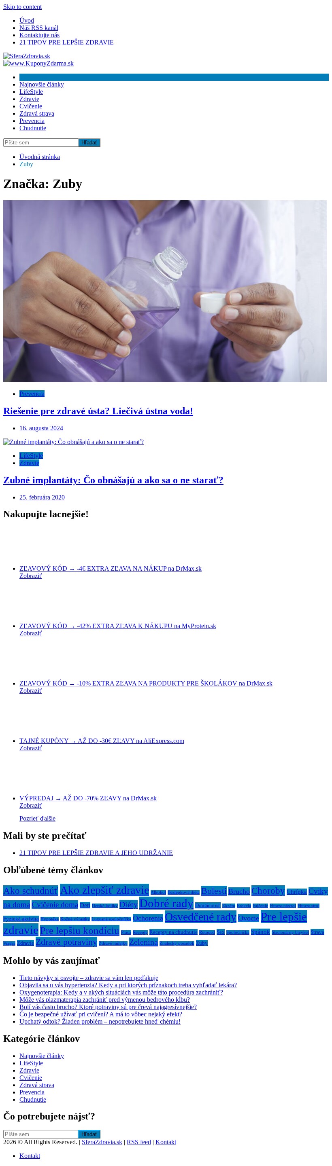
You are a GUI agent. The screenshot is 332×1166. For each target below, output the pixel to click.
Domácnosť (208, 905)
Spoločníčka (237, 932)
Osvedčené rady (200, 916)
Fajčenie (260, 906)
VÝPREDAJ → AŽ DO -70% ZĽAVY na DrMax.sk (88, 798)
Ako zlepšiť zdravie (104, 890)
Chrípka (297, 892)
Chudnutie (32, 128)
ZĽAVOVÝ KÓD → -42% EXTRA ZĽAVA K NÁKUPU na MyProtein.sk (117, 625)
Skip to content (22, 6)
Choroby (268, 890)
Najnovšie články (41, 84)
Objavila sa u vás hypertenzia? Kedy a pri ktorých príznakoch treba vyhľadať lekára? (128, 985)
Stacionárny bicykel (290, 932)
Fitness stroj (308, 906)
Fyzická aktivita (21, 919)
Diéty (128, 904)
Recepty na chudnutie (173, 932)
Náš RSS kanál (38, 27)
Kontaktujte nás (39, 35)
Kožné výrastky (75, 919)
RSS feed (139, 1141)
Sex (221, 932)
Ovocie (248, 918)
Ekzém (228, 906)
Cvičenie (30, 106)
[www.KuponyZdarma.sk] (38, 63)
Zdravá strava (36, 113)
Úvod (26, 20)
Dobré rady (166, 903)
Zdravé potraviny (66, 942)
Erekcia (244, 906)
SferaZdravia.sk (102, 1141)
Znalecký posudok (177, 943)
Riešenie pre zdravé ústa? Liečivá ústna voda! (98, 411)
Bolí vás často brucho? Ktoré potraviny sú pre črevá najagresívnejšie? (108, 1006)
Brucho (239, 891)
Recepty (140, 932)
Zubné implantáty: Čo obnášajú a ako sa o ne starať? (113, 480)
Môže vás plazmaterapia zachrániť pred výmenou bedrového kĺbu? (104, 999)
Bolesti (214, 891)
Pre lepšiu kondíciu (79, 930)
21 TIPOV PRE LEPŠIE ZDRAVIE (66, 42)
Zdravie (29, 98)
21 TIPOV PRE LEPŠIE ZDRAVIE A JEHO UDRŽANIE (96, 852)
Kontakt (165, 1141)
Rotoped (207, 932)
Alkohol (158, 892)
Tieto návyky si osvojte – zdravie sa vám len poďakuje (88, 977)
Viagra (9, 943)
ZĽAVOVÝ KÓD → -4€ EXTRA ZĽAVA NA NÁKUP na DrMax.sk (110, 568)
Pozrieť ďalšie (37, 818)
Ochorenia (148, 918)
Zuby (202, 943)
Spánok (260, 932)
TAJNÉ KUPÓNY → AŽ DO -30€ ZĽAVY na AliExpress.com (101, 740)
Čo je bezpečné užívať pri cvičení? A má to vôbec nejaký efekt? (100, 1014)
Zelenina (143, 941)
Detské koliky (105, 906)
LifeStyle (31, 91)
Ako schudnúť (30, 890)
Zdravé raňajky (113, 943)
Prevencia (32, 120)
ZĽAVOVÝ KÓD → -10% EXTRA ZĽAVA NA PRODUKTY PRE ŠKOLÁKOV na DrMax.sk (145, 683)
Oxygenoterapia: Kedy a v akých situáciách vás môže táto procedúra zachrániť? (121, 992)
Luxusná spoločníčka (111, 919)
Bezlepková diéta (184, 892)
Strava (317, 932)
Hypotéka (49, 919)
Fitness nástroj (283, 906)
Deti (85, 905)
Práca (126, 932)
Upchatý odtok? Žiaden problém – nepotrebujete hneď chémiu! (100, 1021)
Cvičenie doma (55, 904)
